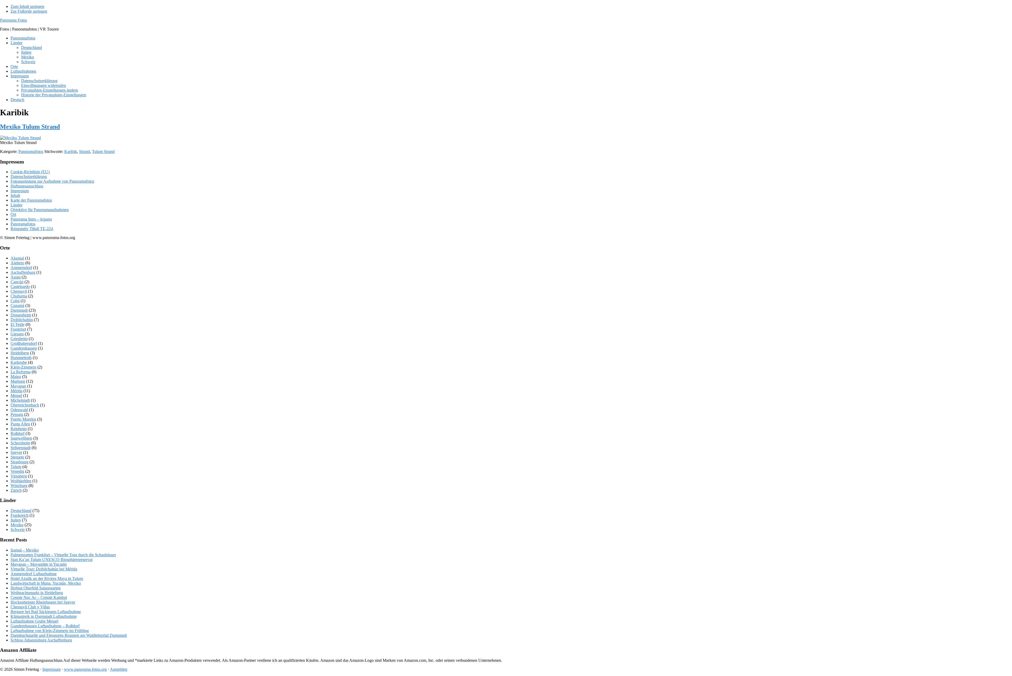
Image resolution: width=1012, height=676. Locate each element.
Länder (16, 205)
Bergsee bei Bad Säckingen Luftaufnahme (46, 611)
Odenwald (19, 409)
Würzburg (19, 485)
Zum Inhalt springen (27, 6)
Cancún (17, 282)
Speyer (16, 452)
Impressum (20, 190)
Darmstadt (19, 310)
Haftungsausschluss (27, 186)
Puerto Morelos (23, 419)
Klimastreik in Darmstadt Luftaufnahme (44, 616)
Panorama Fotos (13, 20)
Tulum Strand (103, 151)
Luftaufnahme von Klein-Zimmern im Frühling (50, 630)
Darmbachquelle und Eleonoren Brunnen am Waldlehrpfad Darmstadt (69, 635)
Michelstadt (20, 400)
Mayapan (18, 386)
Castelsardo (20, 286)
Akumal (17, 258)
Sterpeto (17, 457)
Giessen (17, 334)
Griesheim (19, 338)
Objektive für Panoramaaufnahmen (40, 209)
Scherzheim (20, 443)
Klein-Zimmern (23, 367)
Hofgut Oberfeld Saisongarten (36, 588)
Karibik (70, 151)
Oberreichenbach (25, 405)
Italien (16, 520)
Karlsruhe (19, 362)
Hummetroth (21, 357)
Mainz (16, 376)
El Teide (18, 324)
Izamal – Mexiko (25, 550)
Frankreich (19, 515)
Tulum (16, 466)
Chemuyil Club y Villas (30, 607)
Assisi (16, 277)
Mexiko (17, 525)
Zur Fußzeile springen (29, 11)
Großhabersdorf (24, 343)
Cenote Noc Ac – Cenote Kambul (39, 597)
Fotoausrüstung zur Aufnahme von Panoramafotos (52, 181)
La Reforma (21, 372)
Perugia (17, 414)
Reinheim (19, 428)
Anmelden (118, 669)
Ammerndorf (21, 267)
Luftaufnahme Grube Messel (34, 621)
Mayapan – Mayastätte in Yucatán (39, 564)
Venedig (17, 471)
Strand (84, 151)
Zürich (16, 490)
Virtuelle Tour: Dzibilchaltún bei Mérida (44, 569)
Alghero (17, 263)
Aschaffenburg (23, 272)
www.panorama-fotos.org (85, 669)
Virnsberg (19, 476)
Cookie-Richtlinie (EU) (30, 172)
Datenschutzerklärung (29, 176)
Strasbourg (19, 462)
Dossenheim (21, 315)
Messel (16, 395)
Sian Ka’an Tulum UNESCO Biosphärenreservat (52, 559)
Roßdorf (18, 433)
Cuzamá (17, 305)
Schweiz (18, 529)
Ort (13, 214)
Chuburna (19, 296)
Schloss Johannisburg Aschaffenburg (41, 640)
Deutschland (21, 510)
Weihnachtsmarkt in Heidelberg (37, 592)
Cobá (15, 301)
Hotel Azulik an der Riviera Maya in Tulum (47, 578)
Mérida (16, 391)
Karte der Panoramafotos (31, 200)
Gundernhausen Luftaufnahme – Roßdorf (45, 626)
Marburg (18, 381)
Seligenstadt (21, 447)
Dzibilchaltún (22, 319)
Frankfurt (18, 329)
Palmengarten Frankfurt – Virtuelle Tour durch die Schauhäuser (63, 555)
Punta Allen (20, 424)
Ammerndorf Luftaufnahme (34, 573)
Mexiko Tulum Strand (30, 126)
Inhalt (15, 195)
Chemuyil (19, 291)
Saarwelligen (21, 438)
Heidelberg (20, 353)
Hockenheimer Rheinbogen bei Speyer (43, 602)
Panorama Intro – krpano (31, 219)
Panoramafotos (30, 151)
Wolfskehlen (21, 481)
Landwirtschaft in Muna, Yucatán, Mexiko (46, 583)
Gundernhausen (24, 348)
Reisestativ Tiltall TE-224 (32, 228)
